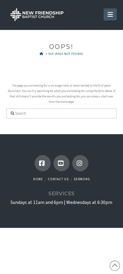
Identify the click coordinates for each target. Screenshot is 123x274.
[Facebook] (43, 163)
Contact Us (58, 179)
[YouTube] (61, 163)
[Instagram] (80, 163)
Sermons (82, 179)
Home (38, 179)
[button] (110, 14)
